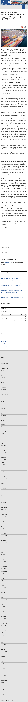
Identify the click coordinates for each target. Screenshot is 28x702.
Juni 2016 (3, 663)
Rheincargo (3, 387)
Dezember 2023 (4, 450)
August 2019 (3, 573)
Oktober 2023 (3, 455)
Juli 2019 (2, 575)
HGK (2, 380)
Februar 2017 (3, 644)
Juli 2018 (2, 604)
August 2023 (3, 459)
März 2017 (3, 642)
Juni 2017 (3, 635)
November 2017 (4, 623)
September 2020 (4, 542)
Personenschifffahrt (5, 394)
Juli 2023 (2, 462)
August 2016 (3, 658)
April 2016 (3, 668)
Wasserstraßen (4, 413)
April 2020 (3, 554)
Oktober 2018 (3, 597)
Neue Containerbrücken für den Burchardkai (10, 278)
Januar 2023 (3, 476)
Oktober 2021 (3, 511)
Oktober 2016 (3, 654)
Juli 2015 (2, 689)
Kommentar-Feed (4, 343)
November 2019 (4, 566)
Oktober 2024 (3, 426)
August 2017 (3, 630)
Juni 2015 (3, 692)
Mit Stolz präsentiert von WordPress (7, 700)
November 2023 (4, 452)
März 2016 (3, 670)
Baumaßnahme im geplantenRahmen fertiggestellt (11, 280)
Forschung (3, 370)
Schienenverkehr (4, 399)
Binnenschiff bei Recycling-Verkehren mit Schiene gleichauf (13, 287)
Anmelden (3, 339)
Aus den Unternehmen (12, 12)
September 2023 (4, 457)
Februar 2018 (3, 616)
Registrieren (3, 336)
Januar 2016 (3, 675)
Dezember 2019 (4, 564)
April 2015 (3, 694)
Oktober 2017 (3, 625)
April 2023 (3, 469)
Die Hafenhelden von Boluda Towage (8, 248)
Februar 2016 (3, 673)
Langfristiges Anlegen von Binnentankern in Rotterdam (12, 253)
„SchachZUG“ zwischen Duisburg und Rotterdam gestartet (12, 297)
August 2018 (3, 602)
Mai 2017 (2, 637)
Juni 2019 (3, 578)
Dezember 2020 (4, 535)
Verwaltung (3, 408)
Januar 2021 (3, 533)
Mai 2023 (2, 466)
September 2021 (4, 514)
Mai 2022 (2, 495)
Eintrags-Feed (3, 341)
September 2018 (4, 599)
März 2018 (3, 613)
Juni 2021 (3, 521)
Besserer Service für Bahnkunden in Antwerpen (10, 285)
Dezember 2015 (4, 677)
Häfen (2, 375)
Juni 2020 (3, 549)
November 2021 (4, 509)
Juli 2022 (2, 490)
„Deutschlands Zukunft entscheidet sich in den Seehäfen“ (12, 290)
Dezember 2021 (4, 507)
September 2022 (4, 485)
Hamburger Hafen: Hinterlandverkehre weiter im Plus (11, 295)
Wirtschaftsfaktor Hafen (6, 415)
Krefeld (2, 382)
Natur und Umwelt (4, 391)
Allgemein (3, 361)
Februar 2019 (3, 587)
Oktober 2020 (3, 540)
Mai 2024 (2, 438)
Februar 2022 (3, 502)
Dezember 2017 (4, 620)
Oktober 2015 (3, 682)
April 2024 (3, 440)
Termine (2, 403)
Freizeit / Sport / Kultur (5, 373)
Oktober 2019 (3, 568)
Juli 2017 (2, 632)
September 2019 (4, 571)
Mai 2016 (2, 666)
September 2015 (4, 684)
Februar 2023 (3, 474)
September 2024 (4, 429)
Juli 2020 (2, 547)
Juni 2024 (3, 436)
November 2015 (4, 680)
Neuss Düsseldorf (4, 384)
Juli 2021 (2, 519)
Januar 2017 (3, 647)
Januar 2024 (3, 447)
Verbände (3, 406)
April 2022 (3, 497)
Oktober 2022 (3, 483)
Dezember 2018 (4, 592)
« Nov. (2, 327)
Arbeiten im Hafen (4, 363)
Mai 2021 (2, 523)
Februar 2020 (3, 559)
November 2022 (4, 481)
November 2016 (4, 651)
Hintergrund (3, 389)
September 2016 (4, 656)
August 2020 (3, 545)
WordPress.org (4, 346)
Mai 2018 (2, 609)
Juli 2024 (2, 433)
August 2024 (3, 431)
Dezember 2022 (4, 478)
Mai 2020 (2, 552)
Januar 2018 (3, 618)
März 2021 (3, 528)
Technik (2, 401)
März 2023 (3, 471)
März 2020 (3, 557)
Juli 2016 (2, 661)
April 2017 (3, 639)
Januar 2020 (3, 561)
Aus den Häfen (4, 12)
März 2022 (3, 500)
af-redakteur (11, 21)
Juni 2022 (3, 493)
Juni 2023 (3, 464)
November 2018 (4, 594)
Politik (2, 396)
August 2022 (3, 488)
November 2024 (4, 424)
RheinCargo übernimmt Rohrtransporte (9, 292)
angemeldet (7, 262)
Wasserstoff (3, 410)
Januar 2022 (3, 504)
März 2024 (3, 443)
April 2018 (3, 611)
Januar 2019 (3, 590)
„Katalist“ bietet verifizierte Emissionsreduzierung (11, 283)
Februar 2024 (3, 445)
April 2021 (3, 526)
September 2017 (4, 628)
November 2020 (4, 538)
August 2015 (3, 687)
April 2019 (3, 583)
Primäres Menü (26, 7)
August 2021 (3, 516)
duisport (3, 377)
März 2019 (3, 585)
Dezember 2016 (4, 649)
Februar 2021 (3, 530)
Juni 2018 (3, 606)
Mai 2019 (2, 580)
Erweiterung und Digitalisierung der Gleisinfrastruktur (12, 276)
